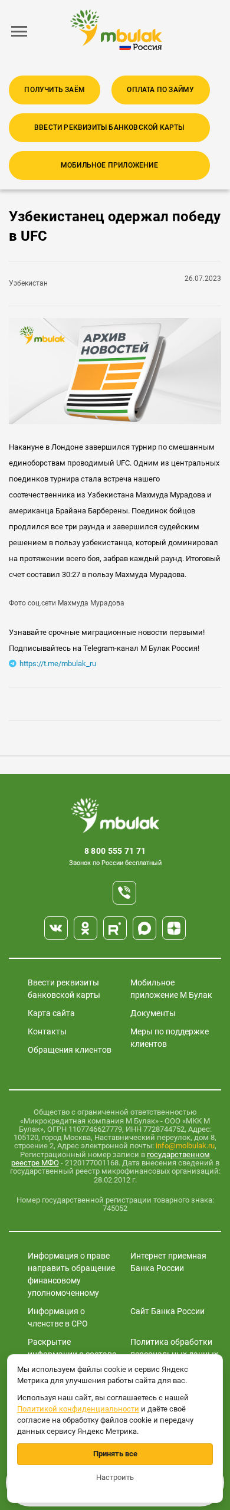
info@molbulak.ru (185, 1145)
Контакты (47, 1031)
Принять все (115, 1453)
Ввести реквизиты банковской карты (109, 127)
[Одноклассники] (85, 928)
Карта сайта (51, 1013)
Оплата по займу (160, 90)
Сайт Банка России (167, 1311)
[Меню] (19, 31)
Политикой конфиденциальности (78, 1408)
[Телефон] (124, 893)
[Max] (144, 928)
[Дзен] (174, 928)
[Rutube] (115, 928)
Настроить (115, 1477)
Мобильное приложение (109, 165)
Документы (153, 1013)
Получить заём (54, 90)
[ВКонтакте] (56, 928)
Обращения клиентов (69, 1049)
